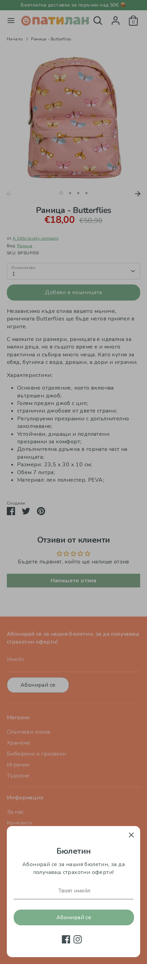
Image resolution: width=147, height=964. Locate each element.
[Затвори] (131, 834)
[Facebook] (66, 939)
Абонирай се (73, 917)
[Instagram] (78, 939)
